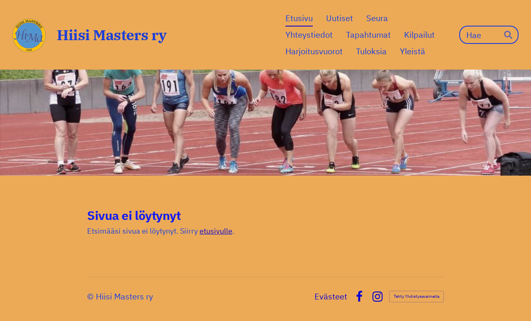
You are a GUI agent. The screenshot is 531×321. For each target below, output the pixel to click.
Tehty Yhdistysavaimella (416, 296)
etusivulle (216, 231)
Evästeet (330, 296)
